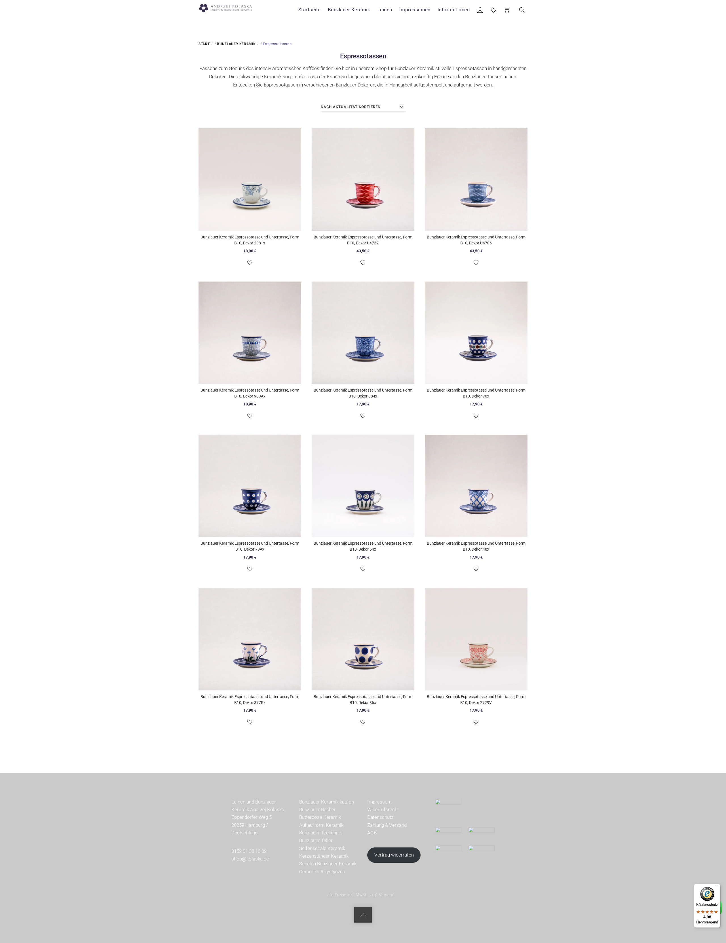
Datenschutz (380, 817)
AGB (372, 833)
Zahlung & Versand (387, 825)
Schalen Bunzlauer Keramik (327, 863)
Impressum (379, 802)
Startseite (309, 9)
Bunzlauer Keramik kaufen (326, 802)
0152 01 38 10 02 (249, 851)
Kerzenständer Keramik (324, 856)
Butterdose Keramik (320, 817)
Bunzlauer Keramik (349, 9)
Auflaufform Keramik (321, 825)
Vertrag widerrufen (394, 855)
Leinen (384, 9)
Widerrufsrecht (383, 809)
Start (204, 44)
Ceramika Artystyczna (322, 871)
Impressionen (414, 9)
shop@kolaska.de (250, 859)
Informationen (454, 9)
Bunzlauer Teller (316, 840)
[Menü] (717, 887)
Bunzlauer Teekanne (320, 833)
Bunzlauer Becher (317, 809)
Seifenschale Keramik (322, 848)
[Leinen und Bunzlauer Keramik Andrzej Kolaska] (228, 7)
